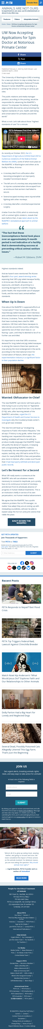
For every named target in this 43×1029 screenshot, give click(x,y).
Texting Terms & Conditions (21, 1021)
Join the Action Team (16, 940)
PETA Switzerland (17, 994)
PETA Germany (14, 991)
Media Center (15, 950)
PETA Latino (28, 998)
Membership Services (21, 978)
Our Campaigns (27, 937)
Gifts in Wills (28, 973)
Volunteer (20, 922)
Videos (17, 19)
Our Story (18, 915)
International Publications (21, 929)
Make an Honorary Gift (21, 971)
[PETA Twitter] (27, 563)
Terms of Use (26, 1023)
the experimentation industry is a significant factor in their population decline (21, 357)
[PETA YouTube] (9, 568)
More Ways (28, 981)
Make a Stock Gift (16, 973)
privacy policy (21, 817)
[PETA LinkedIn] (19, 568)
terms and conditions (26, 811)
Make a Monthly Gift (21, 966)
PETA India (28, 994)
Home (4, 24)
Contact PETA (29, 926)
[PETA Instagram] (32, 563)
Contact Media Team (21, 955)
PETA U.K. (16, 988)
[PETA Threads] (33, 568)
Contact (25, 1013)
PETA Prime (30, 922)
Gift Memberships (17, 981)
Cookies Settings (30, 1026)
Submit (21, 802)
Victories (12, 922)
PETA (8, 541)
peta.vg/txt (4, 547)
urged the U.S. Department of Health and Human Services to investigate (20, 417)
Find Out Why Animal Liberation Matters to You (21, 918)
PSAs (13, 953)
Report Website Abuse (16, 1026)
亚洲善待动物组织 (16, 998)
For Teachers (21, 942)
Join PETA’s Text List (16, 926)
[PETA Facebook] (22, 563)
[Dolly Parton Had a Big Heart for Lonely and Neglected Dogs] (21, 705)
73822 (15, 541)
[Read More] (21, 854)
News (8, 24)
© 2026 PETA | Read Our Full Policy (21, 1011)
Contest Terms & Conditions (21, 1016)
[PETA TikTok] (24, 568)
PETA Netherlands (27, 991)
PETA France (26, 988)
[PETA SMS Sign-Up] (14, 568)
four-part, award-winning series (23, 276)
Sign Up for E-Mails (21, 924)
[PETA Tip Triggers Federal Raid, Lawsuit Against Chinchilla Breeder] (21, 634)
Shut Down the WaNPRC (21, 522)
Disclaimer (21, 1018)
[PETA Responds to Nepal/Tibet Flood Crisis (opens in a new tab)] (21, 600)
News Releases (27, 950)
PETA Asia (27, 996)
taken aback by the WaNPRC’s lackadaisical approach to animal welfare (20, 221)
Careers (25, 915)
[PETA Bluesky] (28, 568)
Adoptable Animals (31, 19)
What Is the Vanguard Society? (21, 975)
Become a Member (27, 963)
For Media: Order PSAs (24, 953)
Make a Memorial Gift (21, 968)
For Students (29, 940)
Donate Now (14, 963)
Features (7, 19)
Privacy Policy (16, 1023)
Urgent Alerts (15, 937)
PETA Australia (17, 996)
